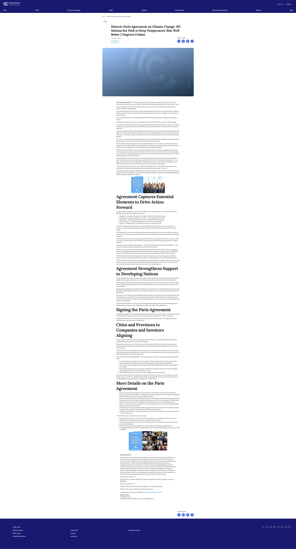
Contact (73, 533)
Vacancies (74, 536)
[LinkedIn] (271, 527)
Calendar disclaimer (19, 536)
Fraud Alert (74, 530)
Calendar (144, 10)
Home (5, 10)
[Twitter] (187, 41)
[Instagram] (274, 527)
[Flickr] (278, 527)
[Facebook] (179, 41)
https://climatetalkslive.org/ (152, 492)
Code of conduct (18, 530)
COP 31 (37, 10)
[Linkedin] (183, 41)
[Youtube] (282, 527)
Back (105, 21)
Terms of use (17, 533)
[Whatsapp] (289, 527)
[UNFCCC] (11, 4)
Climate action (179, 10)
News (291, 10)
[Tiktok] (286, 527)
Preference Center (134, 530)
